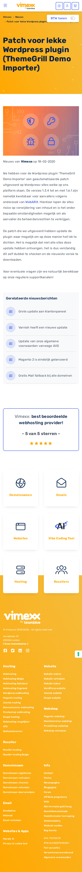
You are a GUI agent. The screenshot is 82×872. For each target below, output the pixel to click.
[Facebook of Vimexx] (6, 651)
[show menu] (5, 5)
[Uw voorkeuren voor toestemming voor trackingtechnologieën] (78, 654)
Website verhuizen (54, 678)
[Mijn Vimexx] (67, 6)
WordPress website (54, 688)
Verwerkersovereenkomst (58, 852)
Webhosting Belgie (13, 678)
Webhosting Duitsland (15, 683)
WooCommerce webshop (58, 721)
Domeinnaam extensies (16, 787)
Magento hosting (12, 697)
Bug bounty (50, 830)
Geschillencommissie (56, 811)
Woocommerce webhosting (18, 707)
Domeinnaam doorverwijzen (19, 792)
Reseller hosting (12, 749)
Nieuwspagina (51, 782)
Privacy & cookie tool (15, 843)
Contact (48, 773)
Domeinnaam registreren (17, 773)
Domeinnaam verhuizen (16, 778)
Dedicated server (13, 731)
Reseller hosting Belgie (16, 754)
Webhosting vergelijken (16, 721)
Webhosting (9, 674)
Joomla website (53, 693)
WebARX (31, 202)
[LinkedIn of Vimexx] (21, 651)
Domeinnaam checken (15, 782)
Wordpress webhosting (16, 693)
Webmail (8, 815)
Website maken (52, 674)
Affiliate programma (55, 797)
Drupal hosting (11, 717)
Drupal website (52, 697)
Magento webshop (54, 716)
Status (47, 778)
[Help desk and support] (59, 6)
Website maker (52, 683)
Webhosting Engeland (15, 688)
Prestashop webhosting (16, 712)
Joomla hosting (12, 702)
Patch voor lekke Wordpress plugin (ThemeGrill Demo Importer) (42, 21)
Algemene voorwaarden (57, 857)
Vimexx (7, 17)
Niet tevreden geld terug (58, 806)
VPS (5, 726)
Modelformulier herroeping (59, 816)
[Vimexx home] (24, 5)
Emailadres (9, 810)
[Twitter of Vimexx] (14, 651)
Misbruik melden (53, 825)
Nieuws (19, 17)
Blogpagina (50, 787)
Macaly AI (8, 838)
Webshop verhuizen (55, 730)
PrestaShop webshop (56, 726)
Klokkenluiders (52, 820)
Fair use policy (52, 847)
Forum (47, 792)
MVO (46, 801)
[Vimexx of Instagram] (28, 651)
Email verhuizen (12, 820)
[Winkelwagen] (75, 6)
